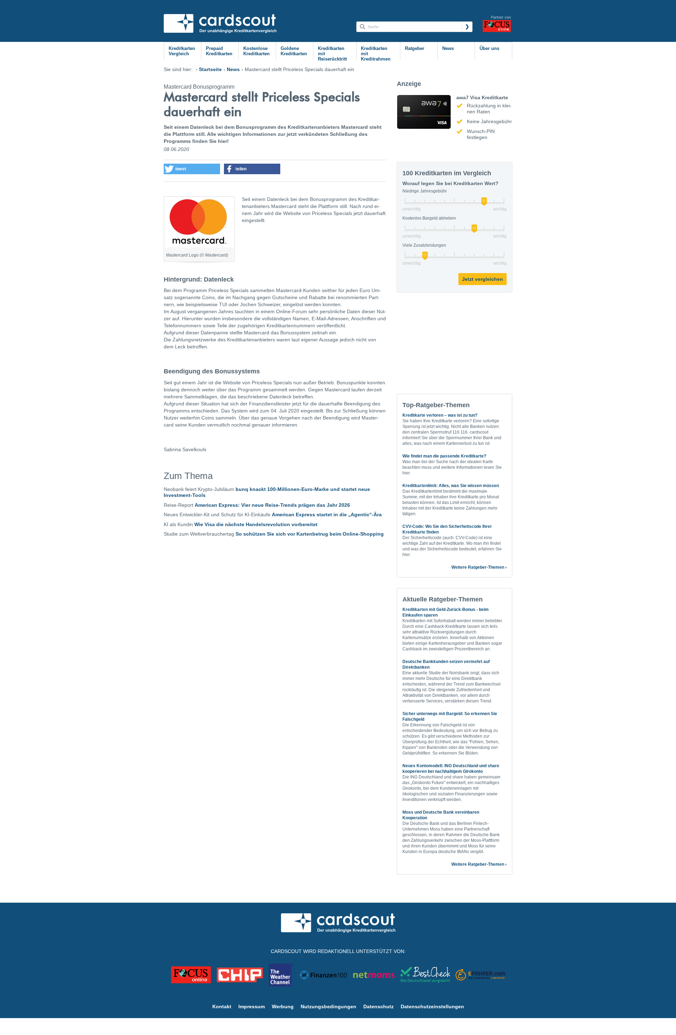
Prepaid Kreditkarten (219, 51)
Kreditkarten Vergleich (182, 51)
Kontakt (221, 1006)
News (448, 48)
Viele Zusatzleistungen (424, 245)
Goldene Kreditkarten (294, 51)
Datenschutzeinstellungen (432, 1006)
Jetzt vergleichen (482, 279)
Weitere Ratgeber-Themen (477, 567)
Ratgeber (414, 48)
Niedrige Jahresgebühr (424, 191)
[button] (192, 169)
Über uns (489, 48)
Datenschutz (378, 1006)
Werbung (283, 1006)
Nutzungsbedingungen (328, 1006)
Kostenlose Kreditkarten (256, 51)
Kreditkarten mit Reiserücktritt (332, 54)
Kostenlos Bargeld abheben (429, 218)
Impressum (251, 1006)
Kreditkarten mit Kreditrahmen (375, 54)
